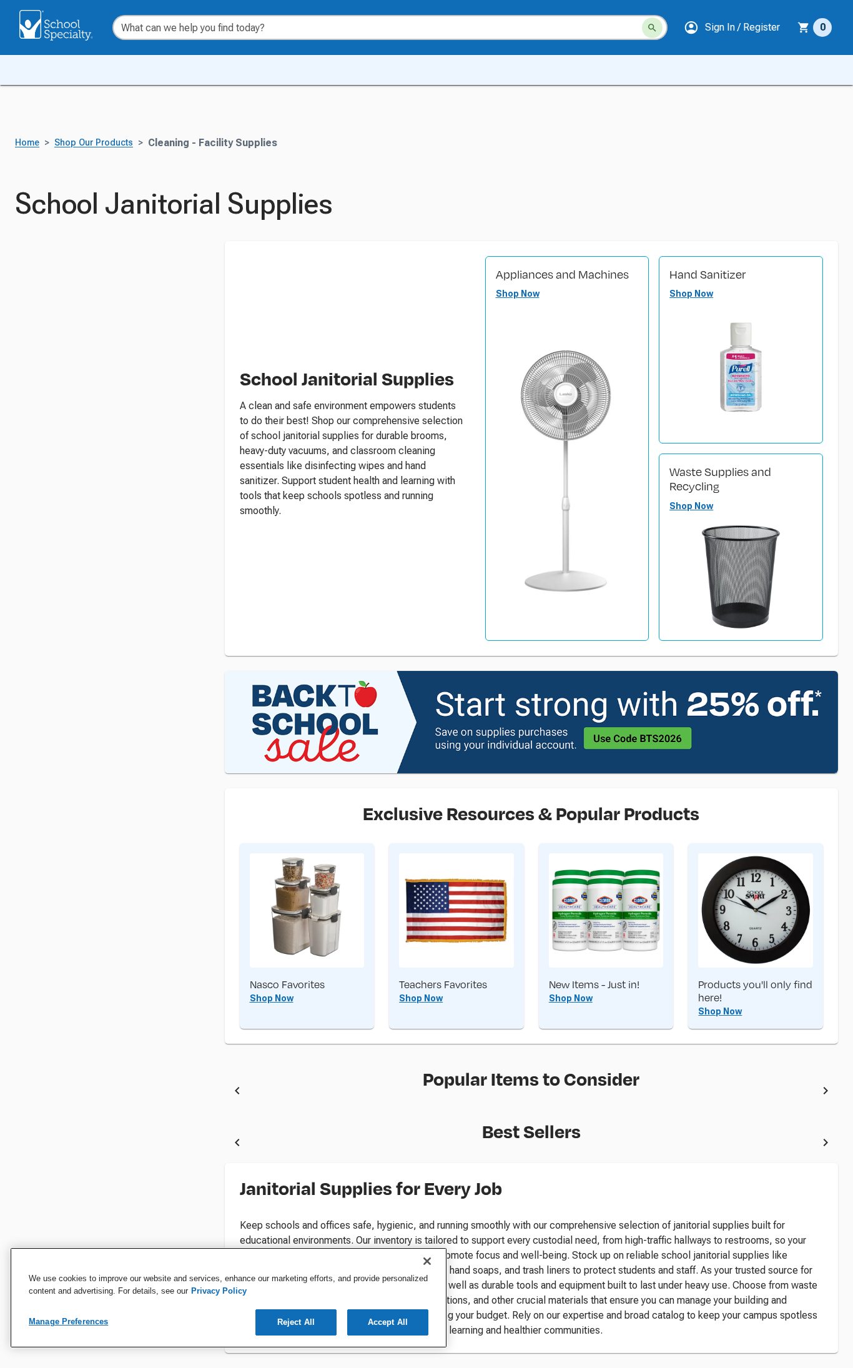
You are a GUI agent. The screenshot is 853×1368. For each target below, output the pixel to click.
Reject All (296, 1322)
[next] (825, 1092)
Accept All (388, 1322)
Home (27, 142)
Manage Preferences (68, 1321)
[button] (732, 27)
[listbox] (532, 1092)
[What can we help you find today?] (652, 27)
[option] (354, 1092)
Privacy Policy (219, 1291)
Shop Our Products (93, 142)
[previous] (237, 1092)
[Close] (427, 1261)
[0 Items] (803, 27)
